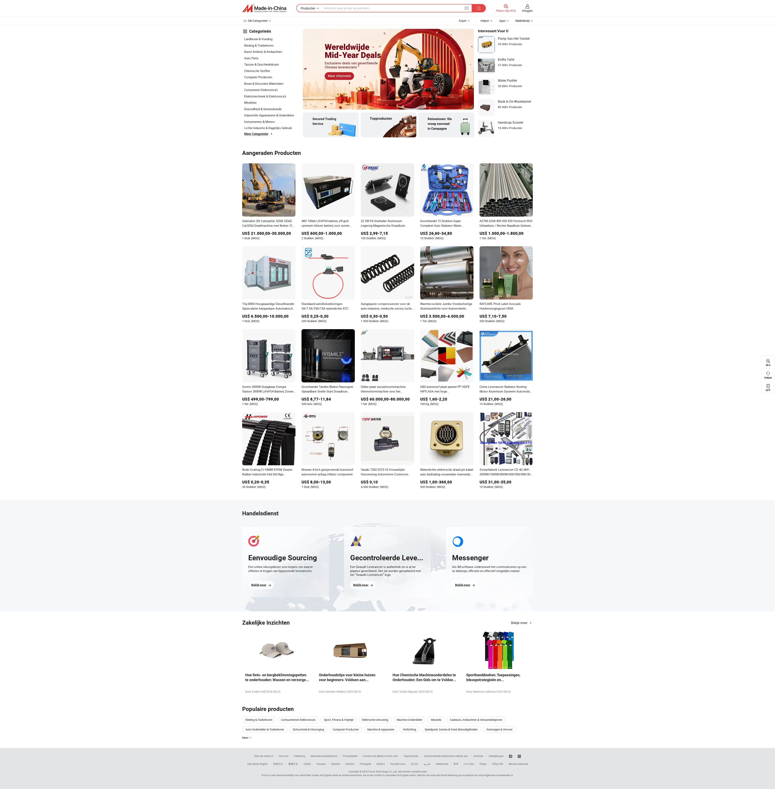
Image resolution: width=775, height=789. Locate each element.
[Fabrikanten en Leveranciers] (264, 8)
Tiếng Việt (497, 763)
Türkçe (482, 763)
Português (365, 763)
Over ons (283, 756)
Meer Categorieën (256, 134)
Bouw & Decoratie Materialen (263, 83)
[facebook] (510, 756)
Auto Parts (251, 58)
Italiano (381, 763)
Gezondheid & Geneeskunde (263, 109)
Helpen (485, 21)
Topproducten (411, 756)
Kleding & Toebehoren (258, 45)
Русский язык (397, 763)
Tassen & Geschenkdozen (261, 64)
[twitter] (519, 756)
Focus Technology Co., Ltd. (382, 771)
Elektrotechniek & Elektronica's (265, 96)
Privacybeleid (350, 756)
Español (335, 763)
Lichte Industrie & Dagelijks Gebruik (268, 128)
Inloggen (527, 11)
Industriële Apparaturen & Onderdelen (269, 115)
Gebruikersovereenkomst (323, 756)
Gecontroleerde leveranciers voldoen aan (446, 756)
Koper (462, 21)
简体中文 (278, 763)
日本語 (307, 763)
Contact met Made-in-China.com (380, 756)
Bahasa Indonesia (518, 763)
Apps (502, 21)
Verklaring (299, 756)
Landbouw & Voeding (258, 39)
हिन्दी (456, 763)
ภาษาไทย (469, 763)
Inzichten (478, 756)
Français (321, 763)
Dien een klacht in (263, 756)
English (264, 763)
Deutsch (350, 763)
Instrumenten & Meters (259, 122)
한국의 (414, 763)
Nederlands (442, 763)
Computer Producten (258, 77)
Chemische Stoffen (257, 71)
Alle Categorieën (258, 21)
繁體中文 (293, 763)
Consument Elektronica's (261, 90)
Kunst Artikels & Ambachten (263, 52)
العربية (427, 763)
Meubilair (250, 102)
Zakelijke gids (496, 756)
